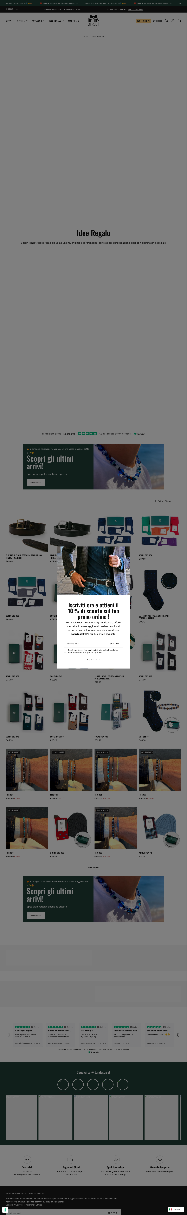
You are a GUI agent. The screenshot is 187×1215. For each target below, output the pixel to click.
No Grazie (93, 660)
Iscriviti (115, 644)
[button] (176, 1209)
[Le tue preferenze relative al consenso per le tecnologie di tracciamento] (5, 1210)
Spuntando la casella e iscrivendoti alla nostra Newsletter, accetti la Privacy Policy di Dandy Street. (93, 651)
